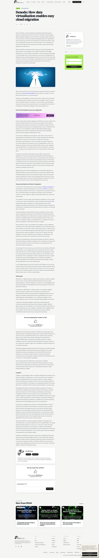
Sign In (69, 1)
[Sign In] (28, 454)
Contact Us (45, 552)
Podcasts (28, 1)
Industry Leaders (58, 1)
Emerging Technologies (39, 542)
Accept (90, 555)
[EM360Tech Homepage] (20, 539)
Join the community (76, 1)
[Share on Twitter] (24, 24)
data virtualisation (48, 187)
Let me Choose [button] (89, 553)
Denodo (45, 188)
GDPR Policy (77, 552)
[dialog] (89, 550)
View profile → (68, 45)
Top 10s (38, 1)
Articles (53, 538)
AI (35, 538)
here (53, 201)
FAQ (78, 542)
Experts (64, 540)
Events (64, 538)
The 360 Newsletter (80, 548)
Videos (53, 544)
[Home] (19, 3)
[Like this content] (17, 24)
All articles (81, 503)
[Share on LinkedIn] (27, 24)
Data (19, 8)
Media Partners (66, 542)
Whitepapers (54, 546)
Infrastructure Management (40, 544)
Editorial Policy (70, 552)
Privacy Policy (62, 552)
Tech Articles (33, 1)
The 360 (63, 1)
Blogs (78, 540)
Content (42, 1)
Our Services (79, 544)
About (78, 538)
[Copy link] (30, 24)
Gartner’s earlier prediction (28, 93)
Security (36, 546)
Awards (78, 546)
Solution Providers (50, 1)
